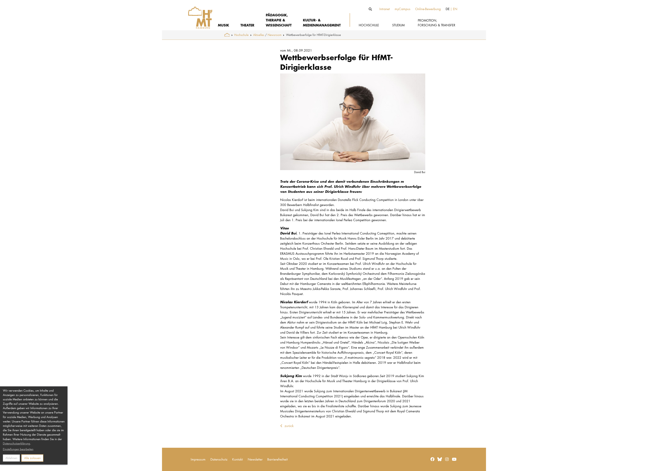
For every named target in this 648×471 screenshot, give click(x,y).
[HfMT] (198, 15)
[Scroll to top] (641, 464)
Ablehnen (11, 458)
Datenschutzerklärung (16, 443)
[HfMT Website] (227, 35)
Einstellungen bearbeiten (18, 449)
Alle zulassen (32, 458)
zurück (289, 425)
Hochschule (241, 35)
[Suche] (370, 9)
